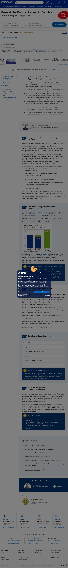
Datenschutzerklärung (22, 294)
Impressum (47, 295)
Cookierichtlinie (21, 295)
